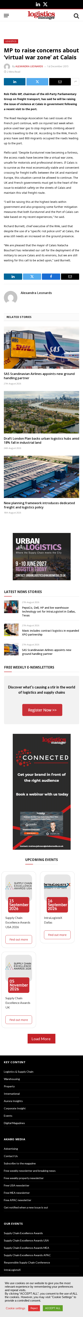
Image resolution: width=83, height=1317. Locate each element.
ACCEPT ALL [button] (52, 1308)
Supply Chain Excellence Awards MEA (26, 1247)
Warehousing (12, 1079)
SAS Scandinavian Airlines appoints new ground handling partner (39, 376)
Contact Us (11, 1156)
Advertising (11, 1148)
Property (9, 1086)
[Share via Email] (60, 81)
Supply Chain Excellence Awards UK (17, 1002)
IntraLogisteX (12, 1269)
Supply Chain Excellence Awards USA (26, 1240)
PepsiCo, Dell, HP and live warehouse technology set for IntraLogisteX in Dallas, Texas (49, 611)
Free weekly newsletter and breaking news (30, 1170)
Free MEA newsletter (17, 1192)
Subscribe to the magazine (20, 1163)
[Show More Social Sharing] (75, 81)
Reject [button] (34, 1308)
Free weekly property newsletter (24, 1178)
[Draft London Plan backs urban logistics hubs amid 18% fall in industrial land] (41, 412)
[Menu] (6, 15)
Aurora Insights (13, 1101)
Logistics (11, 41)
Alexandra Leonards (29, 66)
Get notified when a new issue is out (26, 1207)
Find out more (18, 939)
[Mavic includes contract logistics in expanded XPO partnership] (11, 630)
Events (8, 1115)
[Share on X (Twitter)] (37, 81)
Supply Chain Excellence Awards (23, 1233)
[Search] (76, 15)
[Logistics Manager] (41, 15)
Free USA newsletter (16, 1185)
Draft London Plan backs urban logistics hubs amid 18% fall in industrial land (41, 440)
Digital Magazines (14, 1123)
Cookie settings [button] (15, 1308)
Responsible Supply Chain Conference (27, 1262)
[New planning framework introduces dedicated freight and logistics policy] (41, 477)
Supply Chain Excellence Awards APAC (27, 1255)
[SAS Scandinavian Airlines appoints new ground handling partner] (41, 347)
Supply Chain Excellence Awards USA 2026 (17, 922)
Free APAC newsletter (17, 1200)
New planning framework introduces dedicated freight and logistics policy (39, 505)
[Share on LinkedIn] (14, 81)
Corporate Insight (15, 1108)
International (12, 1093)
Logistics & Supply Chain (18, 1071)
